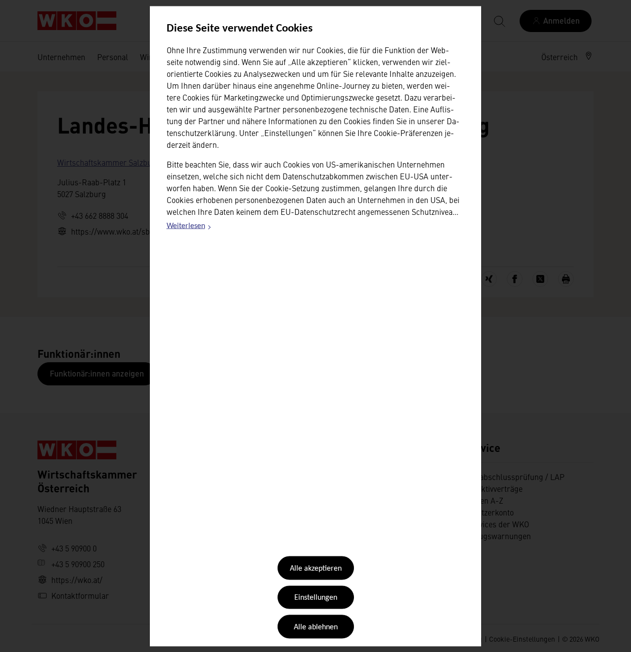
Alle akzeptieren (316, 569)
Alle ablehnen (316, 627)
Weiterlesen (189, 227)
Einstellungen (315, 598)
